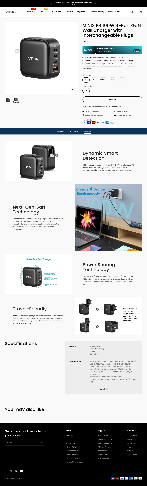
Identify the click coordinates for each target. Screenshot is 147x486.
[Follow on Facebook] (6, 471)
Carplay (130, 451)
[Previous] (51, 3)
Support (81, 11)
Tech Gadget (132, 454)
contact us (116, 107)
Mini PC (130, 439)
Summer (31, 11)
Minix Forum (114, 11)
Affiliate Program (105, 447)
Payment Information (74, 462)
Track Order (103, 451)
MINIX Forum (103, 436)
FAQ (67, 439)
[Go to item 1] (8, 100)
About (70, 11)
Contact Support (105, 443)
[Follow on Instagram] (16, 471)
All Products (132, 436)
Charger (130, 447)
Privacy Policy (71, 447)
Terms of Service (72, 451)
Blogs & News (71, 443)
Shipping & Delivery (73, 458)
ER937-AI (44, 11)
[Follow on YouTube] (21, 471)
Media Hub (131, 443)
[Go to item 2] (16, 100)
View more (86, 69)
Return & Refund (72, 454)
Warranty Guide (104, 458)
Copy (136, 51)
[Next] (95, 3)
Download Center (105, 439)
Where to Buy (97, 11)
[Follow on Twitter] (11, 471)
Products (56, 11)
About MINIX (71, 436)
